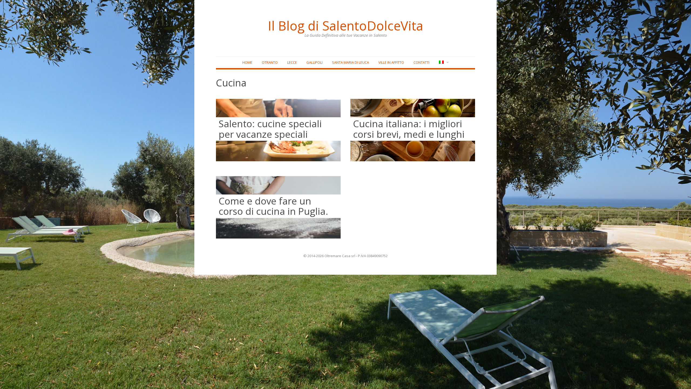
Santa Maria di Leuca (350, 62)
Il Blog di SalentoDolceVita (345, 25)
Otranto (270, 62)
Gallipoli (314, 62)
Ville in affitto (391, 62)
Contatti (421, 62)
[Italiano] (443, 62)
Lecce (292, 62)
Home (247, 62)
